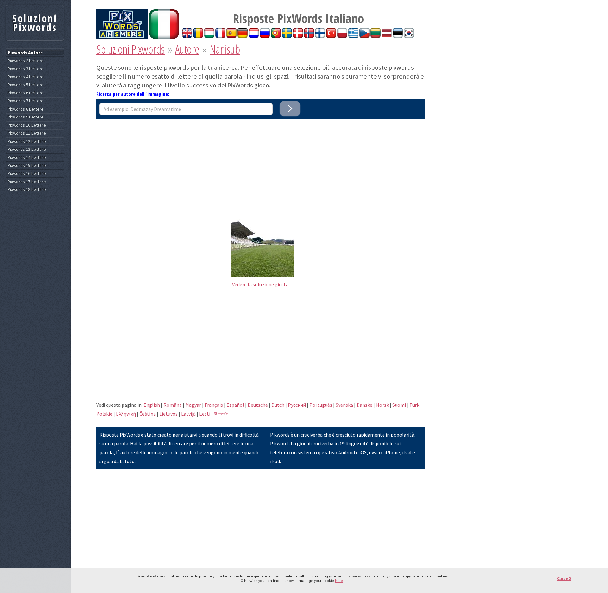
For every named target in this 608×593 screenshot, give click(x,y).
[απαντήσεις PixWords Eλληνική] (353, 36)
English (151, 405)
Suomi (399, 405)
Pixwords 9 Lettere (26, 117)
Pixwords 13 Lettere (27, 149)
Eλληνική (126, 414)
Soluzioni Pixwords (130, 49)
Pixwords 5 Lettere (26, 85)
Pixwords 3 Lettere (26, 69)
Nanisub (225, 49)
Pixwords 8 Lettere (26, 109)
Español (235, 405)
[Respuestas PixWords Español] (231, 36)
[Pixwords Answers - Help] (122, 37)
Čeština (147, 414)
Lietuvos (168, 414)
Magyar (193, 405)
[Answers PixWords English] (187, 36)
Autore (187, 49)
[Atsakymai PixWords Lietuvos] (375, 36)
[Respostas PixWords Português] (276, 36)
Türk (414, 405)
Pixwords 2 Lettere (26, 61)
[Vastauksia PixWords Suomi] (320, 36)
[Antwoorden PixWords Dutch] (254, 36)
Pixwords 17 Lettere (27, 182)
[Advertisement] (260, 163)
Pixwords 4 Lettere (26, 77)
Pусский (297, 405)
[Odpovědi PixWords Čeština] (364, 36)
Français (214, 405)
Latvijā (188, 414)
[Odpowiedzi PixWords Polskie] (342, 36)
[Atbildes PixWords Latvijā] (387, 36)
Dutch (277, 405)
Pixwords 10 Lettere (27, 125)
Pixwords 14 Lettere (27, 158)
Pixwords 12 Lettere (27, 141)
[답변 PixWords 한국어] (409, 36)
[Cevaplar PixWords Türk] (331, 36)
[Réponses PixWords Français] (220, 36)
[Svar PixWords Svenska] (287, 36)
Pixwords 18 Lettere (27, 190)
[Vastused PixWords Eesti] (398, 36)
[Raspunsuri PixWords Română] (198, 36)
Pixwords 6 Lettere (26, 93)
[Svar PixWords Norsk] (309, 36)
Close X (564, 578)
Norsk (382, 405)
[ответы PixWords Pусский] (265, 36)
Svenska (344, 405)
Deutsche (258, 405)
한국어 (221, 414)
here (339, 581)
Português (320, 405)
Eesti (204, 414)
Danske (364, 405)
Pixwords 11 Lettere (27, 133)
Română (172, 405)
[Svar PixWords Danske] (298, 36)
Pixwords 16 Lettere (27, 173)
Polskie (104, 414)
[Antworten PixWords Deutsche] (243, 36)
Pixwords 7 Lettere (26, 101)
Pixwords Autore (25, 53)
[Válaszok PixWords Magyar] (209, 36)
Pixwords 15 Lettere (27, 165)
